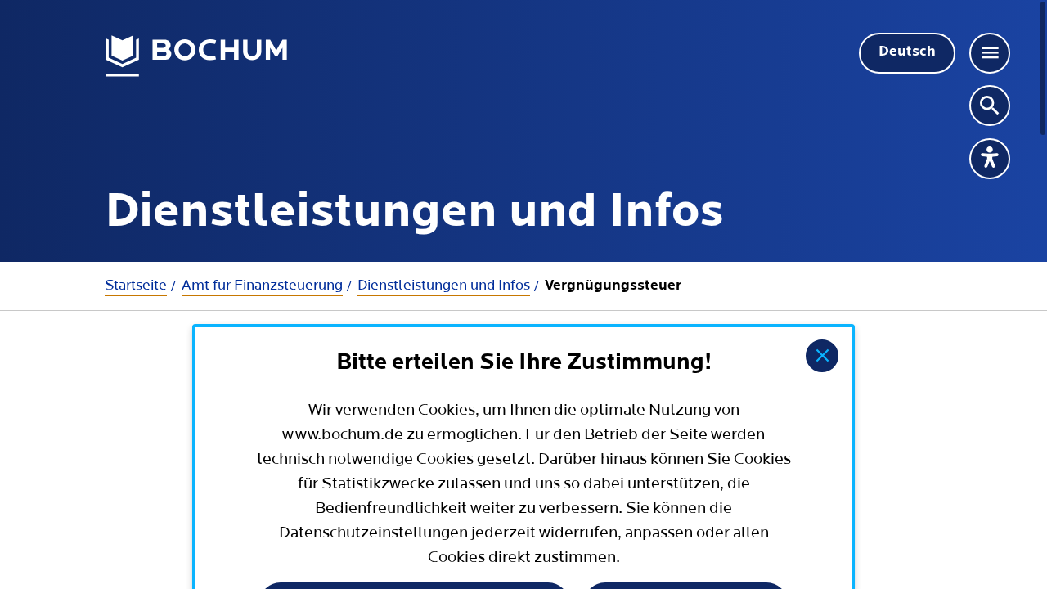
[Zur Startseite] (197, 56)
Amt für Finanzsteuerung (262, 285)
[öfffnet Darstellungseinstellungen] (989, 158)
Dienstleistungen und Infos (443, 285)
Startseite (136, 285)
